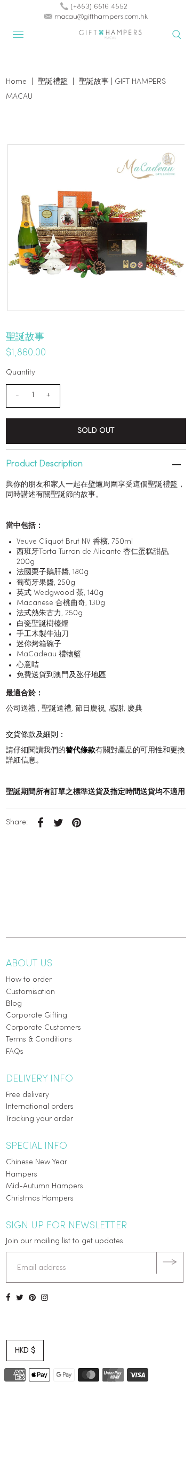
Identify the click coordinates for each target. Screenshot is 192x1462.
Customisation (30, 992)
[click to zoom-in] (167, 161)
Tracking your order (39, 1119)
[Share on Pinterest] (77, 823)
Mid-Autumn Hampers (44, 1186)
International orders (40, 1107)
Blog (14, 1004)
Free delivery (27, 1095)
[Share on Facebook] (41, 823)
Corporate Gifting (36, 1016)
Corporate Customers (43, 1028)
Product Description (44, 464)
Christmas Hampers (40, 1199)
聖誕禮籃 (53, 82)
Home (16, 82)
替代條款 (80, 750)
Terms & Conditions (39, 1040)
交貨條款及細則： (36, 735)
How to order (29, 980)
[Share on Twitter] (59, 823)
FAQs (14, 1052)
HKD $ (25, 1351)
